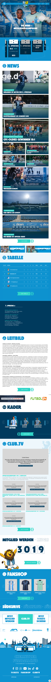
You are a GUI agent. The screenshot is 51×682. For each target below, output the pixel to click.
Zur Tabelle (24, 293)
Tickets (15, 673)
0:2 (11, 49)
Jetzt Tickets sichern (41, 619)
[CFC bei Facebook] (13, 668)
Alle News (24, 241)
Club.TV (25, 619)
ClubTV (36, 673)
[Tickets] (25, 52)
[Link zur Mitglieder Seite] (47, 4)
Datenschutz (37, 677)
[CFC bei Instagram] (16, 668)
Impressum (13, 677)
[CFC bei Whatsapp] (21, 668)
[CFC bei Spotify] (37, 668)
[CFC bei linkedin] (29, 668)
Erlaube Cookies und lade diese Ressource (25, 465)
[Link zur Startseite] (25, 7)
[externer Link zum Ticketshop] (39, 4)
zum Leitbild (24, 389)
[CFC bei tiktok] (33, 668)
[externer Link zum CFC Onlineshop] (43, 4)
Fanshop (26, 673)
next (46, 18)
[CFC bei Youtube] (25, 668)
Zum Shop (24, 598)
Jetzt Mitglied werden (10, 619)
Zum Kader (27, 434)
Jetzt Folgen (24, 529)
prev (5, 18)
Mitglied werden (31, 562)
